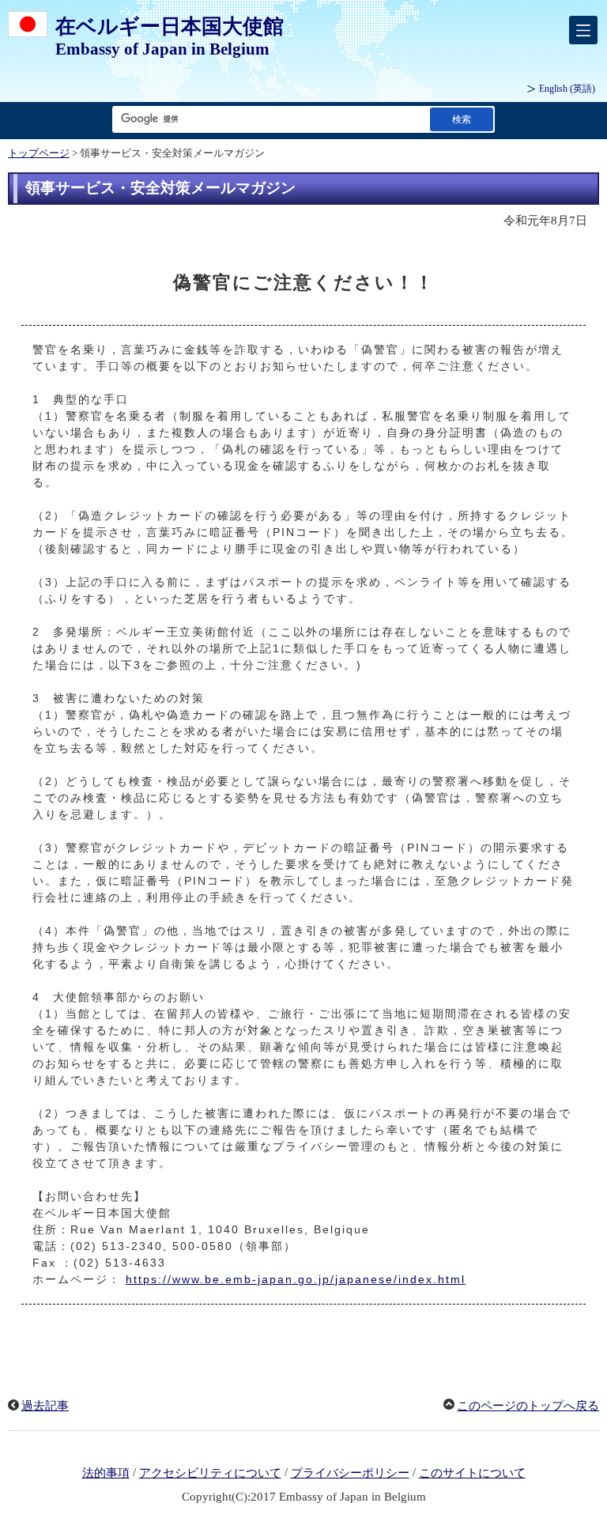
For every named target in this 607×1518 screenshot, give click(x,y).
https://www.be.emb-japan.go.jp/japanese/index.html (296, 1279)
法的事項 (106, 1473)
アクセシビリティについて (210, 1473)
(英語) (567, 88)
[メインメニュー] (583, 30)
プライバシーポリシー (350, 1473)
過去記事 (45, 1405)
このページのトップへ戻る (528, 1405)
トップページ (39, 153)
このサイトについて (472, 1473)
